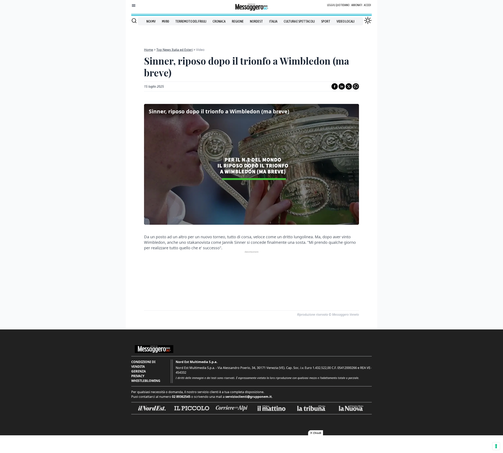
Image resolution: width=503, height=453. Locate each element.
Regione (238, 21)
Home (148, 50)
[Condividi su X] (349, 86)
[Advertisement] (251, 34)
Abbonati (356, 5)
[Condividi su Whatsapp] (356, 86)
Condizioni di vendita (143, 364)
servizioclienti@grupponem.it (248, 396)
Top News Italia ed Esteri (174, 50)
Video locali (345, 21)
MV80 (165, 21)
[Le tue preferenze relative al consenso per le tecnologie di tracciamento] (496, 446)
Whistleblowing (145, 381)
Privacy (137, 376)
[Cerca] (134, 21)
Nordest (256, 21)
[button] (251, 164)
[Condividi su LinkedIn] (342, 86)
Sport (325, 21)
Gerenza (138, 371)
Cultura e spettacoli (299, 21)
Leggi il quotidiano (338, 5)
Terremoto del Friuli (190, 21)
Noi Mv (151, 21)
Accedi (367, 5)
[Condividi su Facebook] (334, 86)
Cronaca (219, 21)
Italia (273, 21)
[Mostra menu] (133, 5)
